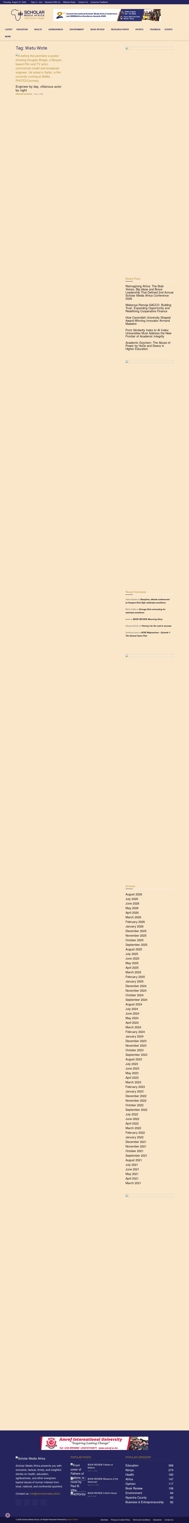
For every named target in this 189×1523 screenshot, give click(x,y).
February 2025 (135, 976)
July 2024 (132, 1009)
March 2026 (133, 917)
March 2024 (133, 1027)
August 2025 (134, 949)
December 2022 (136, 1096)
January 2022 (135, 1137)
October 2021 (135, 1151)
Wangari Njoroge (24, 94)
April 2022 (132, 1123)
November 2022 (136, 1100)
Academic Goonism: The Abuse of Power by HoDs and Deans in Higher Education (148, 345)
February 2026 (135, 921)
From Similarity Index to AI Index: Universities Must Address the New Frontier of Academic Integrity (148, 333)
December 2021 (136, 1141)
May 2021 (132, 1174)
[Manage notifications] (7, 1515)
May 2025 (132, 963)
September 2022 (136, 1109)
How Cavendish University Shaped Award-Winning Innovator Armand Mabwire (148, 320)
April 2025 (132, 967)
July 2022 (132, 1114)
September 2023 (136, 1054)
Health (38, 29)
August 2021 (134, 1160)
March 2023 (133, 1082)
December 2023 (136, 1041)
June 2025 (132, 958)
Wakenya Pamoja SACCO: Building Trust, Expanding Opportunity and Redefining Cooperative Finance (148, 308)
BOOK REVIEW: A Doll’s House (102, 1493)
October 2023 (135, 1050)
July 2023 (132, 1064)
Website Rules (69, 2)
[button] (182, 29)
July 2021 (132, 1164)
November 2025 (136, 935)
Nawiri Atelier (72, 1519)
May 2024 (132, 1018)
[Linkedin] (174, 2)
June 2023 (132, 1068)
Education (22, 29)
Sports (139, 29)
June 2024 (132, 1013)
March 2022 (133, 1128)
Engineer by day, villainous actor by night (38, 88)
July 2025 (132, 954)
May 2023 (132, 1073)
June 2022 (132, 1119)
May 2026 (132, 908)
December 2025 (136, 931)
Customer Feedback (99, 2)
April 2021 (132, 1178)
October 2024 (135, 995)
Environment (77, 29)
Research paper (120, 29)
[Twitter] (179, 2)
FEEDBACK (155, 29)
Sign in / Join (36, 2)
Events (168, 29)
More (8, 36)
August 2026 (134, 894)
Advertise (104, 1519)
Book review (97, 29)
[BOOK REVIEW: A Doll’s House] (78, 1497)
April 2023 (132, 1077)
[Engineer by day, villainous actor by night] (39, 68)
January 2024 (135, 1036)
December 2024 (136, 986)
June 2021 (132, 1169)
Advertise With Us (52, 2)
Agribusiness (55, 29)
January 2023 (135, 1091)
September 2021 (136, 1155)
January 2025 (135, 981)
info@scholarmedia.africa (45, 1493)
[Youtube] (184, 2)
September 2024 (136, 999)
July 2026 (132, 899)
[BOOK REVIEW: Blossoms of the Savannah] (78, 1482)
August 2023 (134, 1059)
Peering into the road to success (156, 625)
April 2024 (132, 1022)
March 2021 (133, 1183)
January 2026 (135, 926)
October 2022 (135, 1105)
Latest (8, 29)
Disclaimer (157, 1519)
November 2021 (136, 1146)
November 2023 (136, 1045)
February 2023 (135, 1086)
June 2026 (132, 903)
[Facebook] (169, 2)
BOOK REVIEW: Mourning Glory (147, 619)
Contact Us (83, 2)
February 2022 (135, 1132)
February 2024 (135, 1031)
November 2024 (136, 990)
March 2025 (133, 972)
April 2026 (132, 912)
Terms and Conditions (141, 1519)
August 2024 (134, 1004)
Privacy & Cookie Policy (120, 1519)
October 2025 (135, 940)
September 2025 (136, 944)
